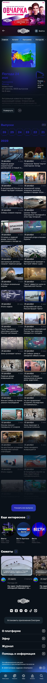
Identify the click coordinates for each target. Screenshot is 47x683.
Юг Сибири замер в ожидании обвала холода (34, 354)
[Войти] (36, 30)
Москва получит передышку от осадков (10, 426)
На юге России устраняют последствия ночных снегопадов (12, 449)
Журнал (7, 646)
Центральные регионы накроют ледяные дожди (11, 263)
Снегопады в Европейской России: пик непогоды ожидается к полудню (35, 331)
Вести (34, 538)
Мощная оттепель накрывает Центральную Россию (34, 498)
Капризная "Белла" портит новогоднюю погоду (35, 165)
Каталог (15, 40)
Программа (27, 40)
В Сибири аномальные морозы (10, 285)
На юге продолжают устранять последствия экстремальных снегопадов (34, 403)
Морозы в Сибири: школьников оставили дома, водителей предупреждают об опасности (33, 380)
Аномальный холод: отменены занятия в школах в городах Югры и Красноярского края (34, 191)
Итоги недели (6, 307)
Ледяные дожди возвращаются (7, 377)
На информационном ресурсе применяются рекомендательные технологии (18, 663)
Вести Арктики (22, 538)
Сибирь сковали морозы (11, 213)
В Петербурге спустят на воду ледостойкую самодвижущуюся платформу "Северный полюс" (34, 476)
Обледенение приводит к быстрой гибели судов (34, 263)
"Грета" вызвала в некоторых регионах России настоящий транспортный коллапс (10, 332)
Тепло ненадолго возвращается (31, 448)
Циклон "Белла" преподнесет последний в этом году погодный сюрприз (35, 216)
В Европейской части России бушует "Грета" (33, 308)
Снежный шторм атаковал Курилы (35, 238)
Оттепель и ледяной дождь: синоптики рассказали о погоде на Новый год (11, 240)
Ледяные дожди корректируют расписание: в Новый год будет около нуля (11, 167)
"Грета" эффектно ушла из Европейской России (34, 285)
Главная (5, 40)
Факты (3, 538)
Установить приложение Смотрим (23, 620)
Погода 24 (40, 40)
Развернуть (8, 110)
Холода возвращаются (10, 496)
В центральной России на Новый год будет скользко (12, 189)
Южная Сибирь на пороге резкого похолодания (11, 401)
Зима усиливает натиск (11, 353)
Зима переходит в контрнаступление (32, 426)
